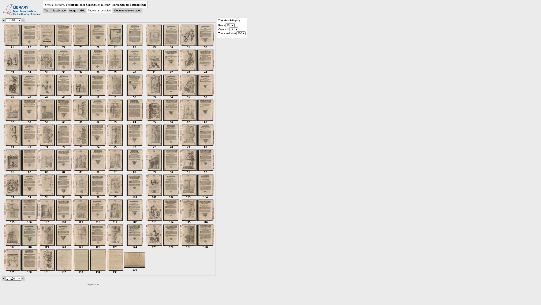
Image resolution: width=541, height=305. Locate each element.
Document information (127, 10)
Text (46, 10)
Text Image (59, 10)
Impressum (93, 284)
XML (82, 10)
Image (72, 10)
